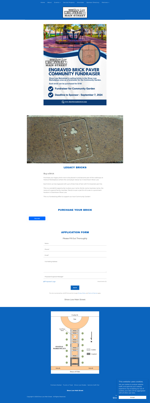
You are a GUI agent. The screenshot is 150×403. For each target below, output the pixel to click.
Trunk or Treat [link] (68, 385)
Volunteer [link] (80, 2)
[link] (75, 12)
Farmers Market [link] (56, 385)
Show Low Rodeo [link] (80, 385)
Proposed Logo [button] (50, 281)
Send (75, 287)
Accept (132, 397)
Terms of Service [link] (92, 293)
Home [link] (43, 2)
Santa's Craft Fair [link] (93, 385)
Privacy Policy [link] (82, 293)
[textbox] (75, 243)
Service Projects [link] (69, 2)
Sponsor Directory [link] (93, 2)
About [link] (49, 2)
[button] (57, 2)
